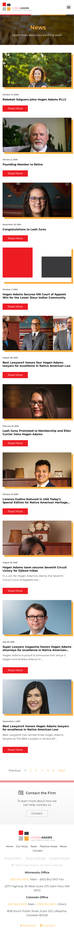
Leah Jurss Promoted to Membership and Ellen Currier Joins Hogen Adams (37, 432)
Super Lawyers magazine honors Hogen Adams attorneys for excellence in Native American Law (37, 648)
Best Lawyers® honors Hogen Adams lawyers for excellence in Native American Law (36, 728)
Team (33, 846)
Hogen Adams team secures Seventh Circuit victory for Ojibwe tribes (35, 569)
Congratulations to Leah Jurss (24, 229)
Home (9, 846)
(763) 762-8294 (47, 904)
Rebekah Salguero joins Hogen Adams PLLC (34, 99)
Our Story (22, 846)
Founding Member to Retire (23, 164)
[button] (68, 7)
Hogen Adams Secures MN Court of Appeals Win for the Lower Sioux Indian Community (34, 296)
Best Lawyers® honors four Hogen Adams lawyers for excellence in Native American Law (37, 364)
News (63, 846)
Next (62, 770)
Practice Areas (48, 846)
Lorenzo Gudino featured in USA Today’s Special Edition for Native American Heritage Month (35, 501)
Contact (38, 850)
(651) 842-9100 (20, 879)
